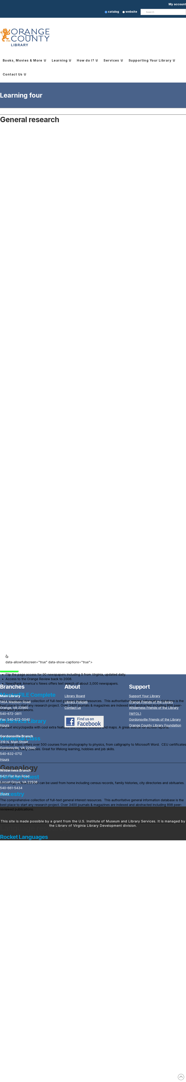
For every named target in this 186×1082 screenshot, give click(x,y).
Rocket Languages (24, 836)
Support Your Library (144, 696)
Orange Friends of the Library (151, 702)
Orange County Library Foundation (155, 725)
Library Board (74, 696)
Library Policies (76, 702)
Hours (4, 725)
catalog (113, 11)
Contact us (72, 708)
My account (177, 4)
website (131, 11)
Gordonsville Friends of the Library (155, 719)
